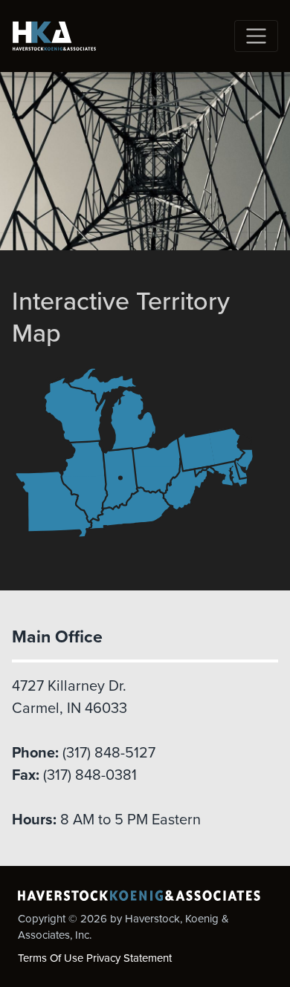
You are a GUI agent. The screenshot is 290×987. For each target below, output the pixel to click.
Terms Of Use (50, 958)
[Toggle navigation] (256, 36)
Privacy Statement (129, 958)
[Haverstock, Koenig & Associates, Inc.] (54, 36)
